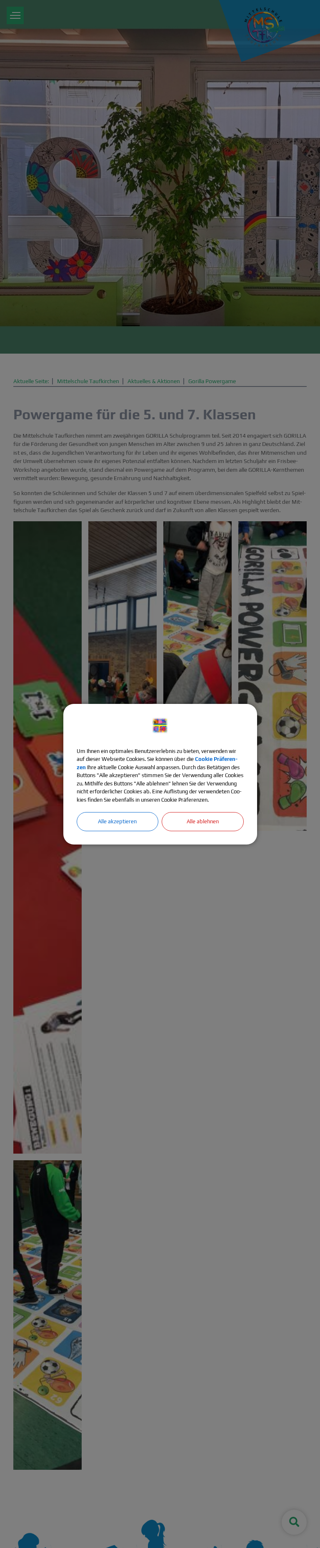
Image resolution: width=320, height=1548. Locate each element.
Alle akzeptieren (117, 821)
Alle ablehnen (203, 821)
